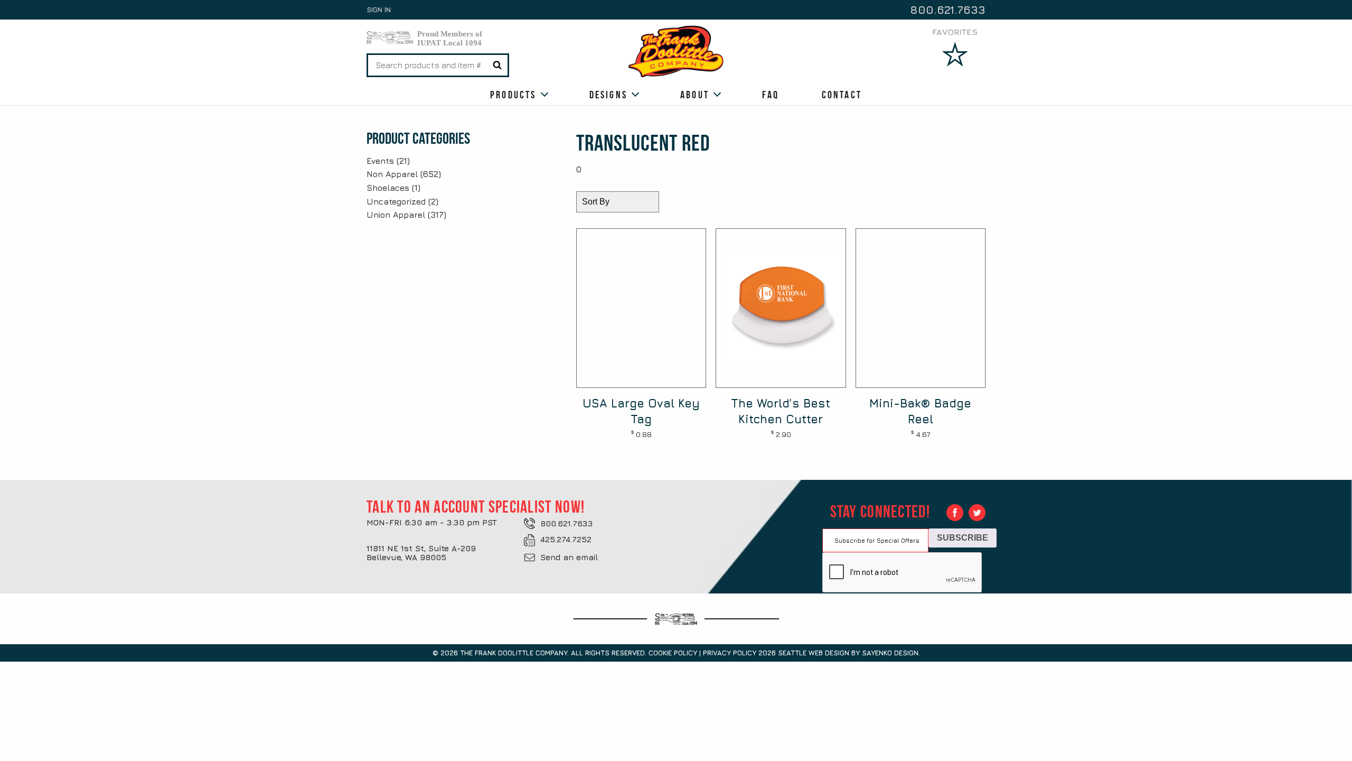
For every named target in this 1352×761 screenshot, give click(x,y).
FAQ (771, 94)
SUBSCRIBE (962, 537)
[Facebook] (954, 512)
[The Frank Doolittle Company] (676, 50)
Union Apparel (396, 214)
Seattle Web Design (813, 652)
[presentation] (902, 572)
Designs (608, 94)
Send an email (569, 557)
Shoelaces (388, 187)
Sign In (379, 9)
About (694, 94)
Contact (842, 94)
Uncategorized (396, 201)
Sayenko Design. (891, 652)
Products (513, 94)
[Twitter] (977, 512)
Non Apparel (392, 174)
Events (380, 160)
